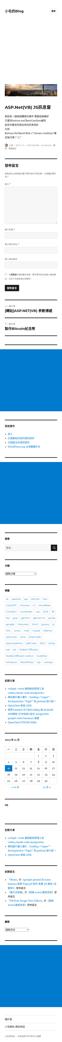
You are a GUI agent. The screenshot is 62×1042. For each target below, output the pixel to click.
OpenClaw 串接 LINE (20, 705)
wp (39, 662)
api (26, 599)
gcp (15, 618)
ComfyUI (11, 611)
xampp (48, 662)
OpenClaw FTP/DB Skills (22, 722)
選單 (53, 11)
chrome (24, 605)
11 (9, 768)
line (8, 630)
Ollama (47, 630)
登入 (10, 434)
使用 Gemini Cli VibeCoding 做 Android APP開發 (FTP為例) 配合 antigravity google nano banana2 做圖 (30, 714)
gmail (51, 618)
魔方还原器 (16, 892)
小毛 (11, 145)
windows (11, 662)
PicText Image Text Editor (26, 900)
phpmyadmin (14, 643)
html (35, 624)
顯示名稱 (10, 229)
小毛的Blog (14, 11)
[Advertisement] (31, 51)
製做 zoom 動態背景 (40, 892)
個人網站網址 (11, 259)
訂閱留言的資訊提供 (18, 442)
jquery (45, 624)
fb (53, 611)
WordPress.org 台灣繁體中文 (24, 446)
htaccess (23, 624)
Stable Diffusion (28, 649)
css (38, 611)
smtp (51, 643)
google (10, 624)
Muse (13, 879)
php (22, 637)
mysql (36, 630)
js (53, 624)
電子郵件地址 (12, 244)
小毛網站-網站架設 (15, 1026)
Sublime (42, 655)
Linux (17, 630)
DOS (45, 611)
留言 (8, 184)
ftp (7, 618)
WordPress (26, 662)
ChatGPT (11, 605)
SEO (42, 643)
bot (45, 599)
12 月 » (47, 787)
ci (34, 605)
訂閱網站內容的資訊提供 (21, 438)
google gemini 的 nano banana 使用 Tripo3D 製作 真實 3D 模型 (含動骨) (32, 884)
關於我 (8, 1019)
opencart (11, 637)
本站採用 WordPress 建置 (29, 1036)
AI (7, 599)
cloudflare (44, 605)
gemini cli (39, 618)
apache (16, 599)
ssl (14, 649)
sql (7, 649)
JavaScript (46, 145)
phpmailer (35, 637)
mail (26, 630)
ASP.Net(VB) (33, 145)
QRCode (31, 643)
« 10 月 (15, 787)
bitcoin (35, 599)
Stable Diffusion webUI (20, 655)
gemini (25, 618)
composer (26, 611)
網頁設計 (13, 148)
